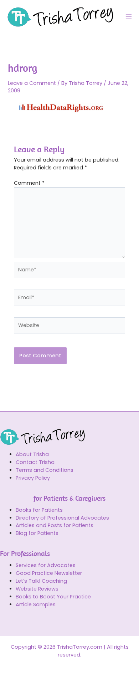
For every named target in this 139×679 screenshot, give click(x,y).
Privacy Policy (33, 477)
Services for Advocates (46, 565)
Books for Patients (39, 510)
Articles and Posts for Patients (54, 525)
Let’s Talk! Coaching (41, 580)
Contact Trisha (35, 462)
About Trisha (32, 454)
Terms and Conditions (44, 470)
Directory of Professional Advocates (62, 517)
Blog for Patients (37, 533)
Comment (29, 183)
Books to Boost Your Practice (53, 596)
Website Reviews (37, 588)
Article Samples (36, 604)
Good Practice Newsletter (49, 573)
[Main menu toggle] (128, 16)
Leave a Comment (32, 83)
